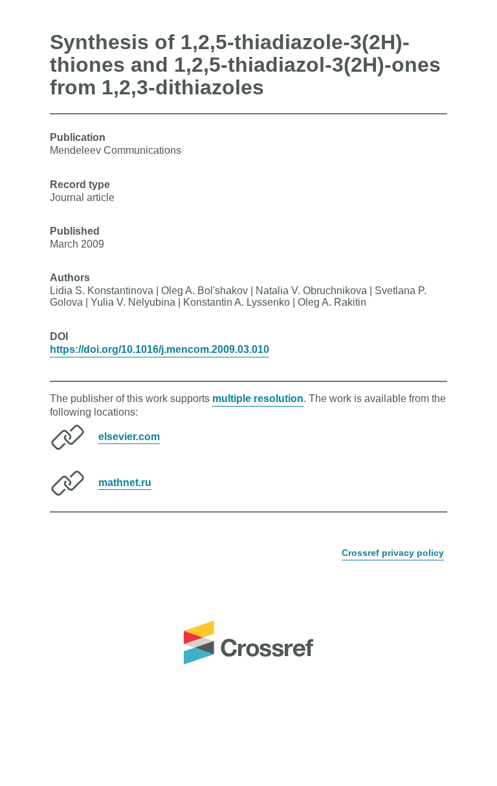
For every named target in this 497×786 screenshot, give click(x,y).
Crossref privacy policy (393, 552)
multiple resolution (258, 398)
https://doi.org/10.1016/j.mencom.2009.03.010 (159, 349)
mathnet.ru (124, 481)
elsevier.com (129, 435)
